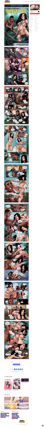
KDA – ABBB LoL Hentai (15, 390)
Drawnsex (36, 19)
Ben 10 (35, 16)
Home (23, 1)
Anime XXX (26, 1)
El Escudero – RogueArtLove (24, 382)
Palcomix (31, 29)
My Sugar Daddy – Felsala (7, 390)
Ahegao (8, 413)
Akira (5, 414)
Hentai (30, 23)
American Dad (36, 15)
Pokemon (36, 29)
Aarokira (2, 413)
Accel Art (5, 413)
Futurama (36, 22)
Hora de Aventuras (37, 23)
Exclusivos (33, 1)
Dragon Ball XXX (31, 19)
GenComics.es (24, 424)
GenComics (12, 6)
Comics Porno (29, 1)
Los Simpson (31, 26)
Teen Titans (36, 30)
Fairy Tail (16, 418)
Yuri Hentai (36, 1)
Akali (3, 414)
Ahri (1, 414)
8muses (31, 15)
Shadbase (31, 30)
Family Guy (31, 22)
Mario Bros (36, 26)
